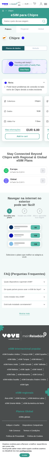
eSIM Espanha (41, 354)
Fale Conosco (14, 431)
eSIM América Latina (36, 398)
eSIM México (37, 359)
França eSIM (27, 354)
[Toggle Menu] (45, 4)
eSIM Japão (25, 369)
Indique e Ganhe (12, 425)
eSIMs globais (24, 417)
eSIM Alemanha (24, 374)
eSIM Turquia (23, 359)
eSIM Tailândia (39, 364)
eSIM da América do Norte (33, 403)
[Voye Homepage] (9, 4)
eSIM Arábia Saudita (11, 380)
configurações (25, 451)
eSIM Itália (12, 359)
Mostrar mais (24, 314)
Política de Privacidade (15, 436)
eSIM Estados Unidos (11, 354)
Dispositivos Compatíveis (32, 425)
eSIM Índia (11, 374)
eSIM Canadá (25, 364)
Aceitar (24, 455)
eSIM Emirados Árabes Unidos (34, 380)
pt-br (19, 4)
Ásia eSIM (9, 398)
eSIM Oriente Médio (13, 403)
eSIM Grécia (37, 374)
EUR (27, 4)
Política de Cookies (35, 436)
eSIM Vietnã (37, 369)
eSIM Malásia (12, 369)
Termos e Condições (31, 431)
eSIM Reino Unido (11, 364)
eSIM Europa (20, 398)
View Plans (24, 70)
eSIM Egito (24, 385)
